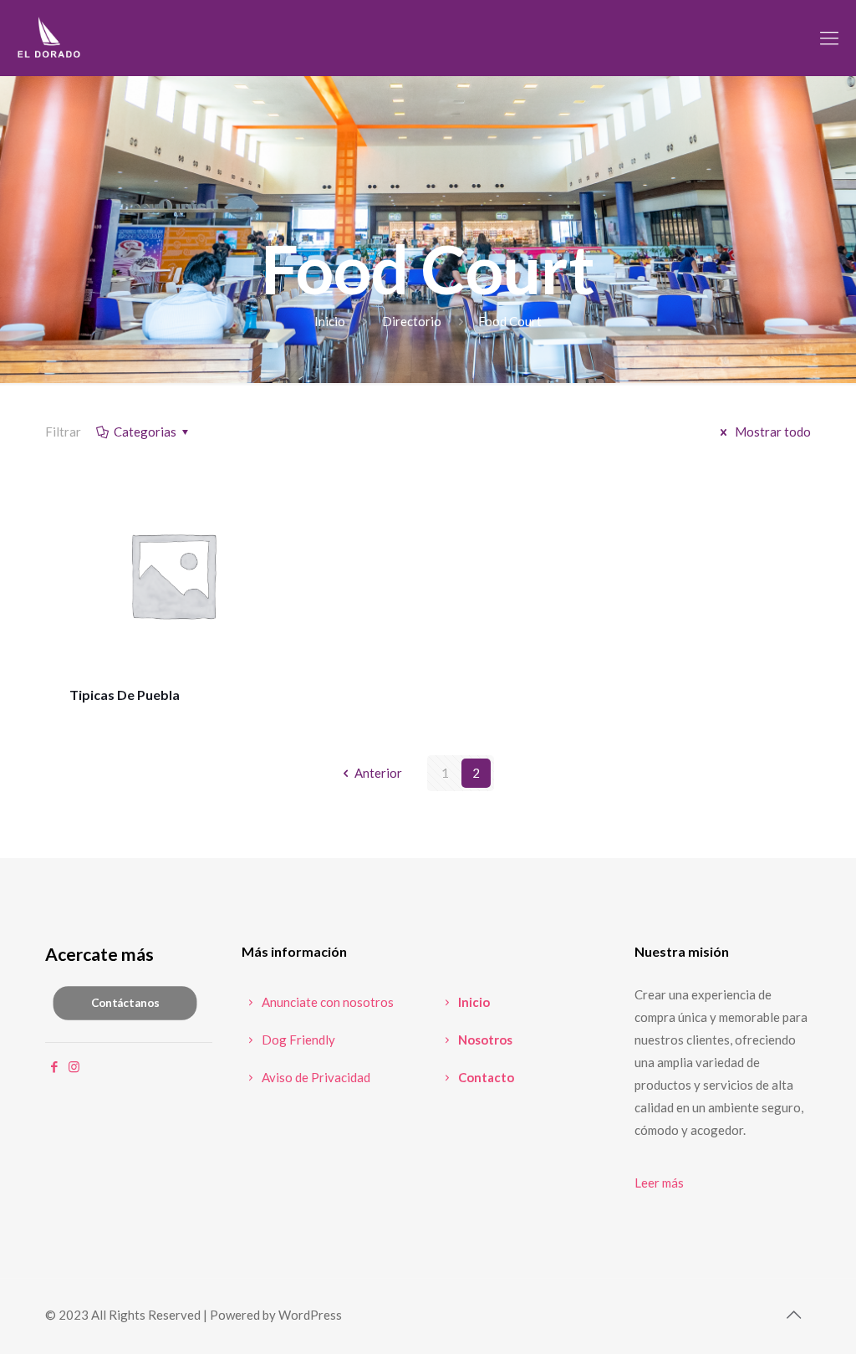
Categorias (145, 431)
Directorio (411, 321)
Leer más (659, 1182)
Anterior (378, 772)
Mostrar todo (771, 431)
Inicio (329, 321)
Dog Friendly (297, 1039)
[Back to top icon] (793, 1313)
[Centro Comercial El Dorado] (49, 37)
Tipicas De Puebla (124, 695)
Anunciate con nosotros (326, 1001)
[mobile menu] (829, 37)
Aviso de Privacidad (314, 1077)
